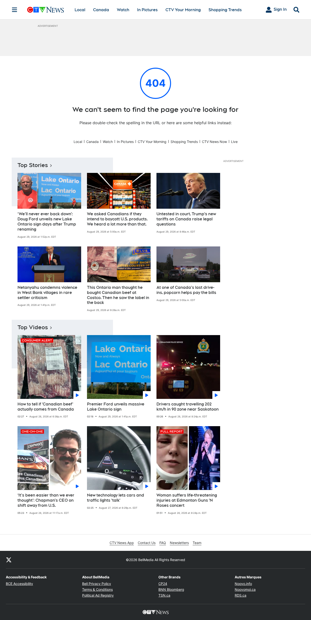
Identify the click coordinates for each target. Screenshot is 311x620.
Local (80, 10)
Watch (123, 10)
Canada (101, 10)
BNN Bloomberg (171, 589)
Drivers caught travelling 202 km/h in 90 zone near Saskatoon (187, 407)
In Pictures (147, 10)
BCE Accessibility (19, 584)
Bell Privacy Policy (96, 584)
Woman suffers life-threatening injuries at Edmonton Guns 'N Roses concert (186, 500)
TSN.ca (164, 595)
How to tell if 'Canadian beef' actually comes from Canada (45, 407)
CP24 (162, 584)
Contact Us (147, 543)
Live (234, 142)
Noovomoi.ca (245, 589)
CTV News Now (214, 142)
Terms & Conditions (97, 589)
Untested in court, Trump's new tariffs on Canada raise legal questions (186, 219)
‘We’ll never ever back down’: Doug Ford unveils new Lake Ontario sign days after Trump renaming (46, 221)
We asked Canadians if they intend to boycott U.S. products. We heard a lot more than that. (117, 219)
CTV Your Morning (183, 10)
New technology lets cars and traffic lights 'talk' (115, 498)
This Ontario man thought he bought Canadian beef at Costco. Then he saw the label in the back (118, 295)
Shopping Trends (225, 10)
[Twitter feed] (9, 560)
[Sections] (14, 10)
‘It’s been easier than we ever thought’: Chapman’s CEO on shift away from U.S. (45, 500)
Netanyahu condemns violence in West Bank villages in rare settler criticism (47, 292)
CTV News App (122, 543)
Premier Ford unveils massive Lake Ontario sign (115, 407)
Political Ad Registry (98, 595)
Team (197, 543)
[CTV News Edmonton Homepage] (45, 10)
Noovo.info (243, 584)
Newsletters (179, 543)
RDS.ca (240, 595)
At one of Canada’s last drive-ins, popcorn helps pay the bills (186, 290)
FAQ (162, 543)
